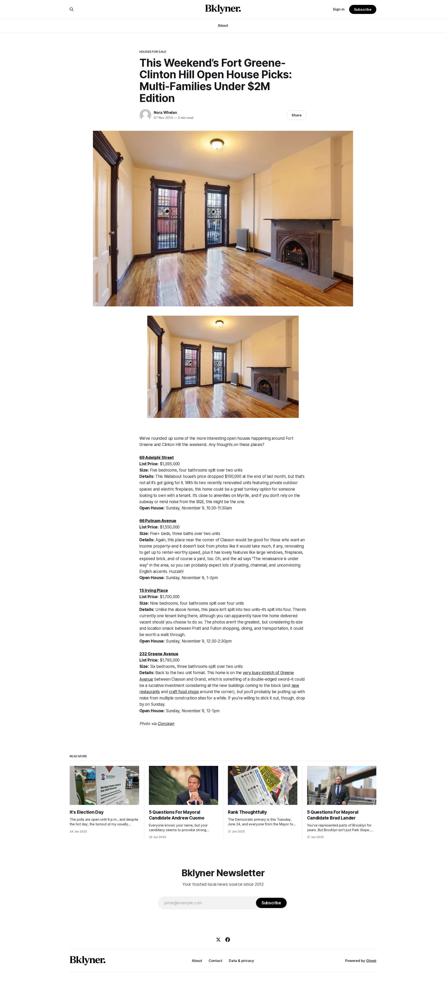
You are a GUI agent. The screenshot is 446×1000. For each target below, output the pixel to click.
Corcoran (165, 723)
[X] (218, 939)
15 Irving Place (153, 590)
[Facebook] (227, 939)
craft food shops (184, 691)
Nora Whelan (165, 112)
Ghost (371, 960)
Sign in (338, 9)
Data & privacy (241, 960)
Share (297, 115)
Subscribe (362, 9)
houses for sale (152, 51)
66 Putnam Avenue (157, 520)
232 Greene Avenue (158, 654)
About (223, 25)
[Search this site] (71, 9)
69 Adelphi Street (156, 457)
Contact (215, 960)
